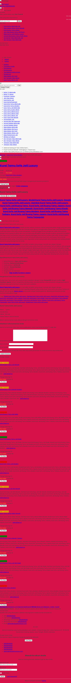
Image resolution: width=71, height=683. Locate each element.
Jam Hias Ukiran (9, 98)
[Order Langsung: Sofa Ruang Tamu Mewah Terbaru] (0, 534)
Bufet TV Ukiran (8, 94)
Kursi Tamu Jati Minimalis (12, 108)
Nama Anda (4, 344)
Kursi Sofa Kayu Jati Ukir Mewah (10, 489)
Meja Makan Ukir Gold (10, 76)
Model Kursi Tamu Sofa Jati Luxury (37, 302)
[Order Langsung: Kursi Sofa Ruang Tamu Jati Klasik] (0, 435)
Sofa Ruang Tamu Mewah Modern (11, 389)
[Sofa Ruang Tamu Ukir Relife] (12, 408)
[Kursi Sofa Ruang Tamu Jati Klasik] (12, 433)
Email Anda (3, 347)
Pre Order (3, 382)
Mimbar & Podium (9, 137)
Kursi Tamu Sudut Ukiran (11, 110)
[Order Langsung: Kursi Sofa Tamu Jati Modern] (0, 460)
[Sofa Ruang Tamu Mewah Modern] (12, 384)
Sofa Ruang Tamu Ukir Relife (9, 414)
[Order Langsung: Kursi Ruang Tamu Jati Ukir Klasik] (0, 559)
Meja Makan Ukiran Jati (11, 133)
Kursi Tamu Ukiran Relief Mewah (10, 513)
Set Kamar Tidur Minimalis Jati (13, 38)
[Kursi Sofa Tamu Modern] (12, 582)
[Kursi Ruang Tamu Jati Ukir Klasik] (12, 557)
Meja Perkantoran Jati (11, 135)
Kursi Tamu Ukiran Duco (11, 112)
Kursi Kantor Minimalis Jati (12, 26)
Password (3, 668)
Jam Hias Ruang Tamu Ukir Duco (14, 32)
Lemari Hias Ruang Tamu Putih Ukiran (16, 36)
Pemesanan (7, 68)
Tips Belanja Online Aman (12, 72)
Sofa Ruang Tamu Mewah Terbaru (11, 538)
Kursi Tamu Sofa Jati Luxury (16, 302)
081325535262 (11, 616)
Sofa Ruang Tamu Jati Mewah (9, 365)
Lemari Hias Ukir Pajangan (12, 121)
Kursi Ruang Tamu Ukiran (12, 30)
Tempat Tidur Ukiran (10, 145)
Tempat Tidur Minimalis (11, 143)
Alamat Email (4, 663)
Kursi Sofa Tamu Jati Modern (9, 464)
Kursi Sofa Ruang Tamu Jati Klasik (10, 439)
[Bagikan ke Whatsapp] (9, 188)
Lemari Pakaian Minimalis (12, 123)
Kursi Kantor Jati (9, 100)
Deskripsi (3, 196)
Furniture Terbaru (9, 96)
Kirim (19, 21)
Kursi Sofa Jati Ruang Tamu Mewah (56, 298)
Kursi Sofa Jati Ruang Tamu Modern (11, 300)
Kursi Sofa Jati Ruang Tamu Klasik (34, 298)
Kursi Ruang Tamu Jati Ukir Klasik (10, 563)
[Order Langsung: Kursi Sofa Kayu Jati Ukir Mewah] (0, 485)
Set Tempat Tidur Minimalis (12, 40)
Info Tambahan (12, 196)
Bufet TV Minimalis (10, 92)
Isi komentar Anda (6, 341)
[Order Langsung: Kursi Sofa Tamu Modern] (0, 584)
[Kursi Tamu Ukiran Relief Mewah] (12, 508)
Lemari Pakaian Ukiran (11, 125)
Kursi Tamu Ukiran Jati (11, 80)
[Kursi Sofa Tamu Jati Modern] (12, 458)
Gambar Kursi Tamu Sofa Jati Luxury (38, 296)
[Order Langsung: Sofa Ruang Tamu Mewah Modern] (0, 386)
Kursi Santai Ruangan (10, 102)
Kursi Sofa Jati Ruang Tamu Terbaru (35, 300)
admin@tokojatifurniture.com (17, 624)
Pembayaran (8, 70)
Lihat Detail (29, 640)
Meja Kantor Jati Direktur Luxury (14, 34)
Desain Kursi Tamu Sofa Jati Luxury (15, 296)
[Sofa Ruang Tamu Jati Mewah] (12, 359)
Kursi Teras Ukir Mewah (11, 117)
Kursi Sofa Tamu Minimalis (12, 104)
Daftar (44, 681)
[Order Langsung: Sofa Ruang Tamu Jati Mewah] (0, 361)
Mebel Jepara (18, 291)
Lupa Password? (12, 676)
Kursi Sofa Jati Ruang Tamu (60, 296)
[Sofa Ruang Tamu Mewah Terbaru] (12, 532)
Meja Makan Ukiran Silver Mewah (14, 28)
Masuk (2, 676)
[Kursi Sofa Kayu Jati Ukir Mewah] (12, 483)
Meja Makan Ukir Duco (11, 129)
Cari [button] (19, 85)
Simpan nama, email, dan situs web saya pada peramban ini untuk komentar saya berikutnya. (32, 350)
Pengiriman (7, 74)
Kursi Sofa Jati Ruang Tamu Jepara (11, 298)
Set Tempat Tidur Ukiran (11, 78)
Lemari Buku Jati (9, 119)
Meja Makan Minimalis (11, 127)
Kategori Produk (5, 87)
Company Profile (9, 66)
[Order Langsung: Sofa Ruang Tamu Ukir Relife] (0, 410)
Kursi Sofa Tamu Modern (12, 106)
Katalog (6, 64)
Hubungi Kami (4, 184)
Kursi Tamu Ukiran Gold (11, 114)
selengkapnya (8, 374)
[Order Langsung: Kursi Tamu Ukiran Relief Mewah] (0, 510)
